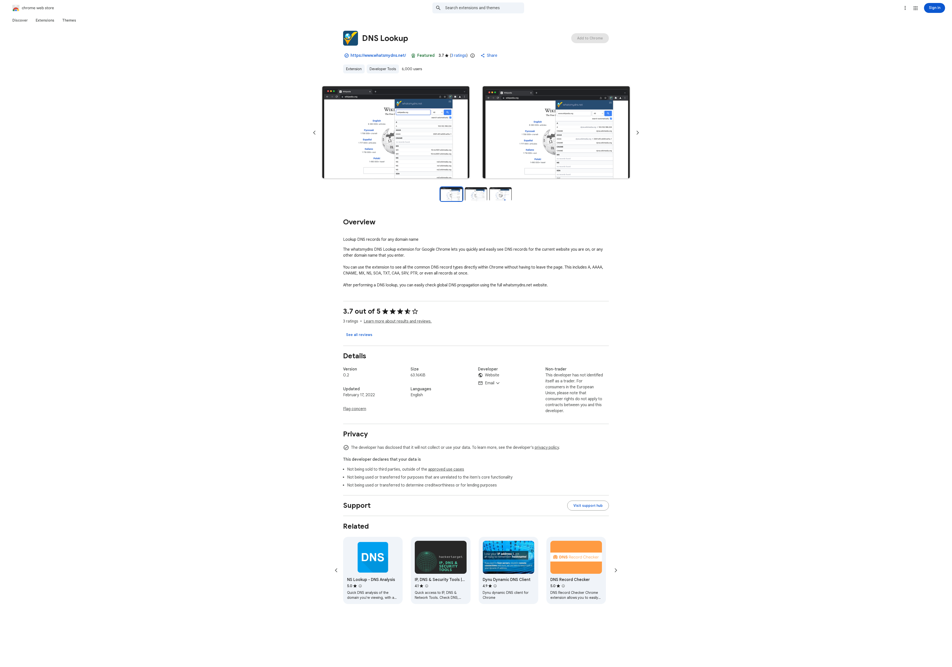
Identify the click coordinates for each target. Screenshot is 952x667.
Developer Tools (383, 69)
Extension (354, 69)
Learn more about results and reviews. (398, 321)
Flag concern (354, 408)
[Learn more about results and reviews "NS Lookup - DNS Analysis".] (360, 586)
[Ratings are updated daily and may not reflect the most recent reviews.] (472, 56)
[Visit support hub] (588, 506)
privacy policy (547, 447)
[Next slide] (638, 133)
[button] (916, 8)
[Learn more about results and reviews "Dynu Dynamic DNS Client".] (495, 586)
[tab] (20, 20)
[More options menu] (905, 8)
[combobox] (484, 8)
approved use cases (446, 469)
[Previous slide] (314, 133)
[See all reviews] (359, 335)
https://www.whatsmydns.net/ (378, 55)
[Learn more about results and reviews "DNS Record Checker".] (563, 586)
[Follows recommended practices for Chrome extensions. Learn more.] (413, 55)
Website (492, 375)
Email (489, 383)
